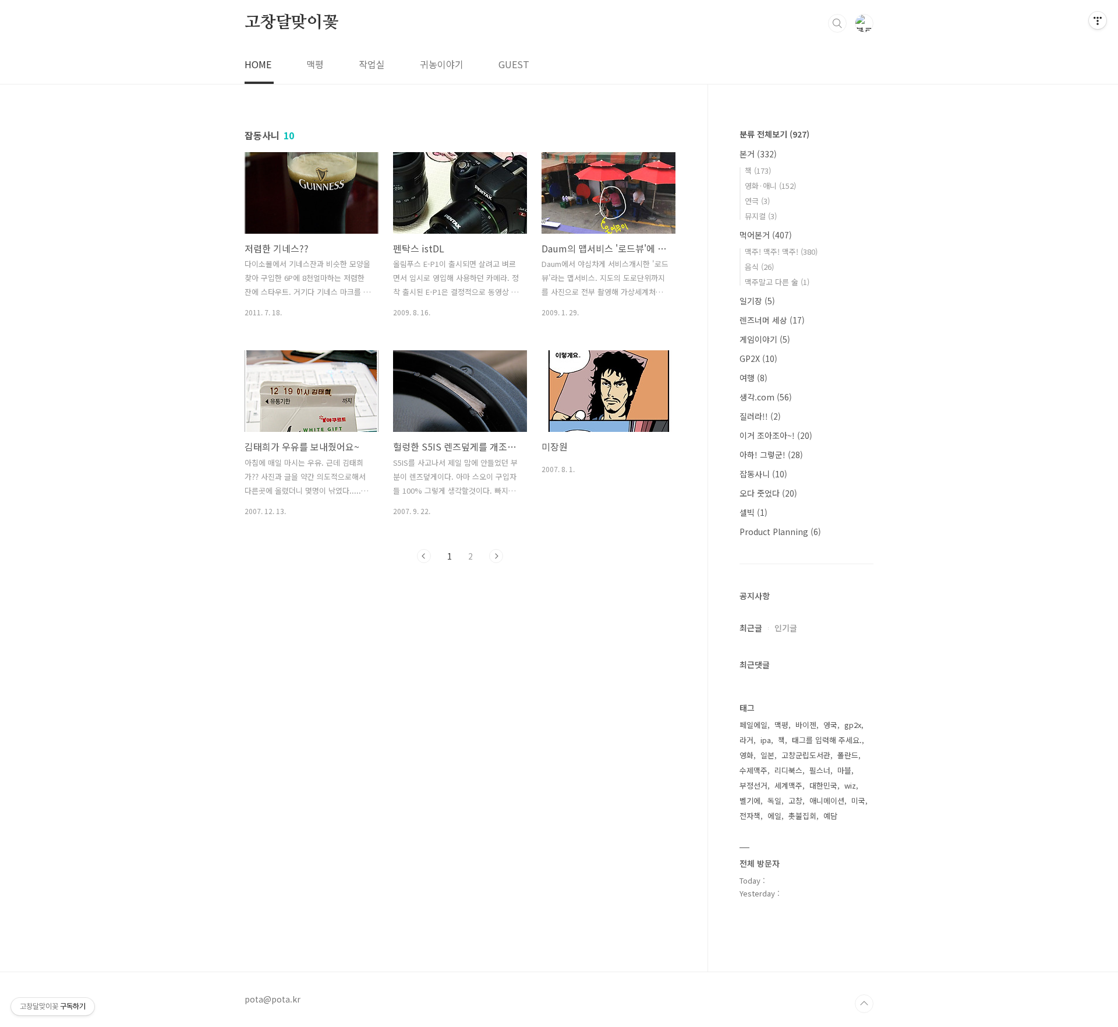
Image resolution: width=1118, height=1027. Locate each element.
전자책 (750, 815)
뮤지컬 (761, 215)
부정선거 (753, 785)
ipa (765, 739)
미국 (858, 800)
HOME (258, 64)
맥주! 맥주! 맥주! (781, 251)
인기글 (785, 628)
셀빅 (753, 512)
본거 (758, 154)
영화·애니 (770, 185)
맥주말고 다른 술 (777, 281)
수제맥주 (753, 770)
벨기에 (750, 800)
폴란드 (847, 755)
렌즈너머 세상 (772, 320)
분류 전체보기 (774, 134)
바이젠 (805, 724)
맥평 (315, 64)
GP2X (758, 358)
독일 (774, 800)
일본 (767, 755)
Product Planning (780, 531)
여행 (753, 378)
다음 (496, 556)
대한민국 (823, 785)
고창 (795, 800)
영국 (830, 724)
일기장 (757, 301)
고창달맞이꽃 (291, 23)
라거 (746, 739)
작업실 (372, 64)
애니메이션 (826, 800)
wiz (850, 785)
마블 (844, 770)
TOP (864, 1003)
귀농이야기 (442, 64)
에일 (774, 815)
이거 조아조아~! (776, 435)
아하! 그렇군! (771, 454)
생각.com (766, 397)
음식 (759, 266)
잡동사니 (763, 474)
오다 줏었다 (768, 493)
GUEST (513, 64)
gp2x (852, 724)
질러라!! (760, 416)
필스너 (819, 770)
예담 (830, 815)
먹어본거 (766, 235)
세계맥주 (788, 785)
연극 (757, 200)
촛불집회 (802, 815)
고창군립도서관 (805, 755)
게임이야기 (765, 339)
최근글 (751, 628)
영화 (746, 755)
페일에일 (753, 724)
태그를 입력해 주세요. (827, 739)
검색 (837, 23)
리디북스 (788, 770)
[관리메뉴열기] (1097, 20)
